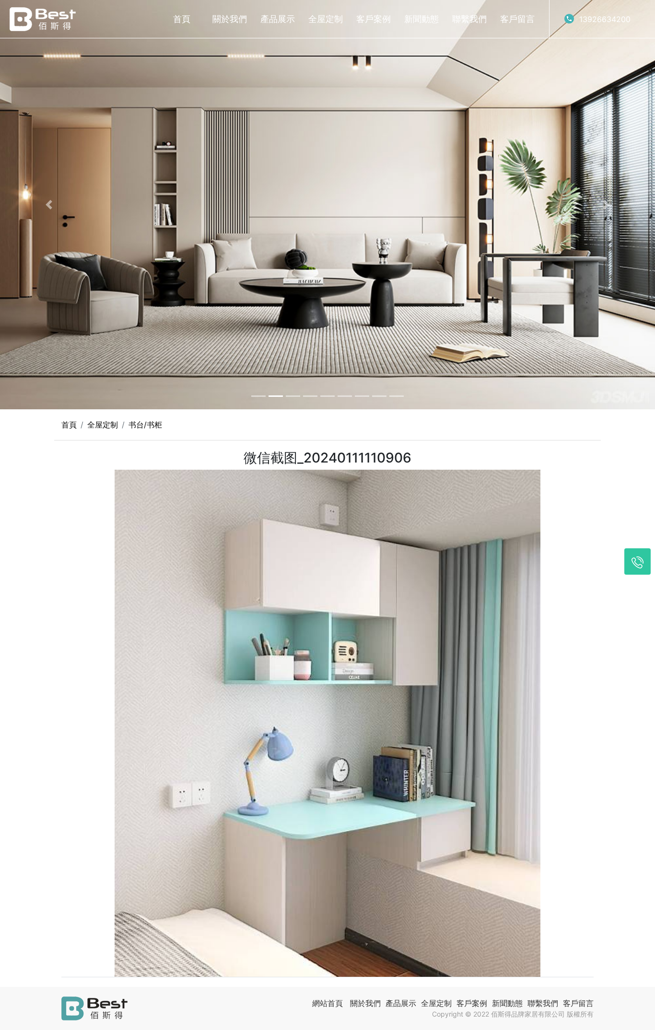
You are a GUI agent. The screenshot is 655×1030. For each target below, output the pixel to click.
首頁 (181, 19)
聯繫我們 (469, 19)
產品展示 (277, 19)
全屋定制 (325, 19)
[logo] (43, 19)
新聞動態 (421, 19)
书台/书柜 (145, 424)
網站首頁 (327, 1003)
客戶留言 (517, 19)
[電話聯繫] (637, 561)
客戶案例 (373, 19)
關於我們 (229, 19)
